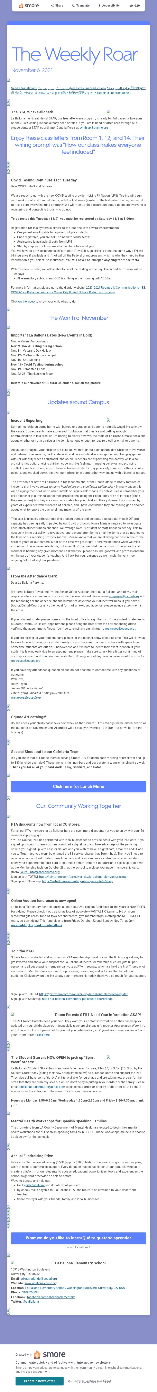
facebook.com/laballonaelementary (51, 1297)
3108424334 (30, 1292)
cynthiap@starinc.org (94, 127)
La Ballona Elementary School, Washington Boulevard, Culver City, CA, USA (75, 1288)
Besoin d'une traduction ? (114, 93)
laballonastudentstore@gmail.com (42, 1087)
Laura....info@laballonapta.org (39, 872)
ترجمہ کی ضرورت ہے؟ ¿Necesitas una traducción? (72, 88)
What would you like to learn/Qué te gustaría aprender (78, 1238)
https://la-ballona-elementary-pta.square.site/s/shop (77, 881)
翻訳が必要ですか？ (82, 93)
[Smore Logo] (29, 5)
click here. (43, 1035)
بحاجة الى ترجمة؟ (119, 88)
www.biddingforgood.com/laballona (36, 925)
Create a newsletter (39, 1381)
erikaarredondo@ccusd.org (38, 1279)
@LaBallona (31, 1301)
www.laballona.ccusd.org (41, 1283)
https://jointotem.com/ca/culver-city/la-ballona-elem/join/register (83, 877)
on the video (27, 301)
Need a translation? (24, 88)
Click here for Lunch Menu (78, 786)
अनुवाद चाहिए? (60, 93)
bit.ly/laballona (35, 1185)
